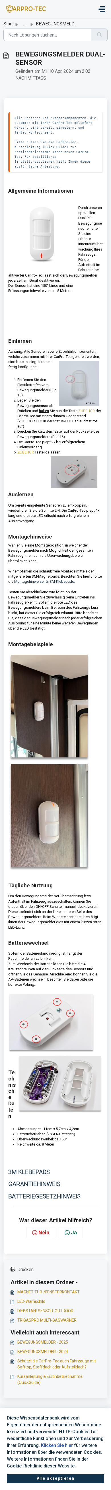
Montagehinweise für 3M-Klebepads (44, 581)
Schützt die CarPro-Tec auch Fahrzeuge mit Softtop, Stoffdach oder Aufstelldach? (56, 1364)
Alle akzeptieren (56, 1478)
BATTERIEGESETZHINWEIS (44, 1196)
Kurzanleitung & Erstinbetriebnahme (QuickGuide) (50, 1379)
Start (8, 24)
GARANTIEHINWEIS (34, 1184)
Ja (74, 1232)
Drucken (25, 1269)
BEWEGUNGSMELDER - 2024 (42, 1351)
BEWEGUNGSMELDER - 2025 (42, 1342)
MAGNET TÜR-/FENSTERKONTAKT (48, 1292)
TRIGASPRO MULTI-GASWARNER (47, 1320)
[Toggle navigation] (102, 9)
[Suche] (99, 35)
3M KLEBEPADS (29, 1172)
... (24, 24)
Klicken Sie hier (57, 1445)
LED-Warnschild (31, 1301)
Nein (43, 1232)
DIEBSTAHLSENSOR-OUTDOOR (45, 1310)
